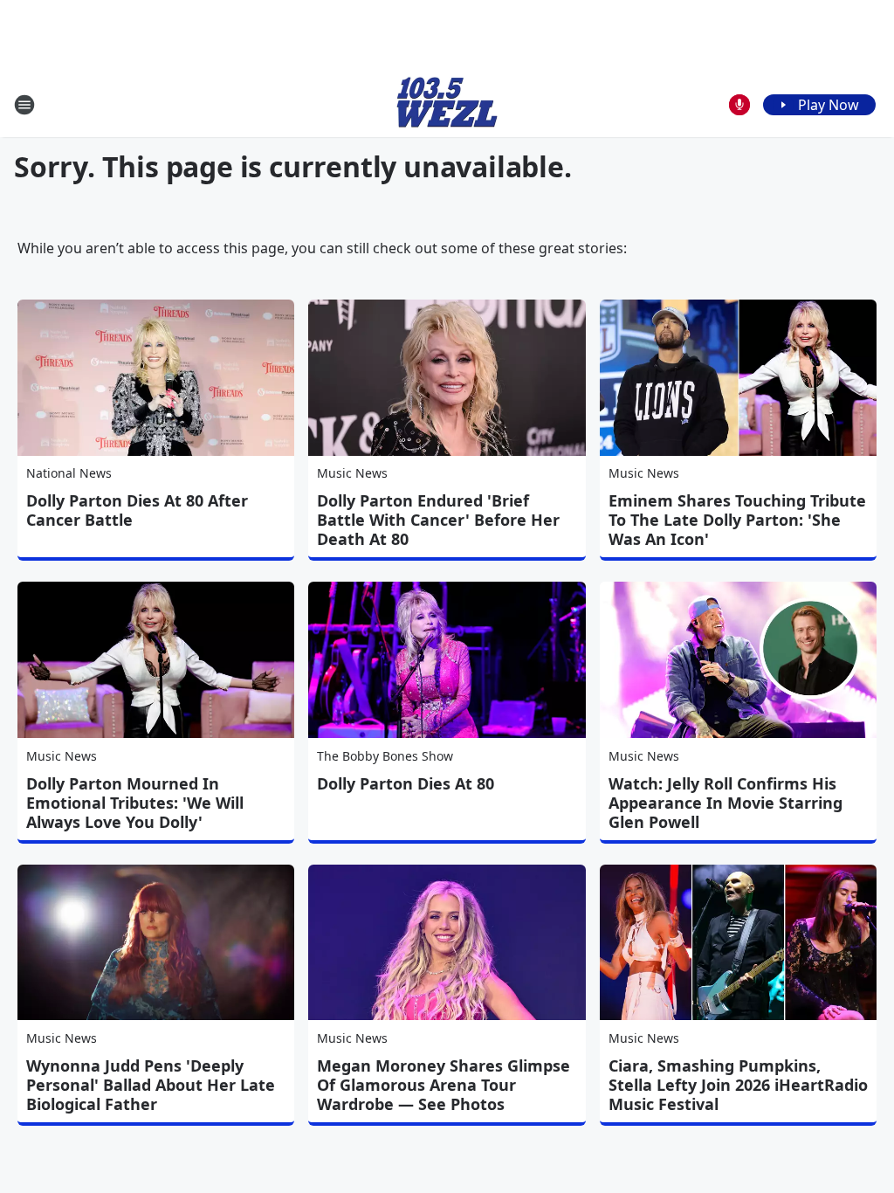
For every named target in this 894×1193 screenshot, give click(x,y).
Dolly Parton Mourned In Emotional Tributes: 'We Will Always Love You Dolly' (135, 802)
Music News (352, 473)
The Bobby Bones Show (385, 756)
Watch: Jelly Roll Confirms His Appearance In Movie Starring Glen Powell (725, 802)
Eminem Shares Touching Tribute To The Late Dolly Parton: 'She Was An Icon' (737, 519)
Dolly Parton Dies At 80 (405, 783)
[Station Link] (447, 104)
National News (69, 473)
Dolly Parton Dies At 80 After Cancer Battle (137, 510)
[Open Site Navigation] (24, 104)
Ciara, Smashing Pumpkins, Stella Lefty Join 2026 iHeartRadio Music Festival (738, 1085)
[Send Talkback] (739, 104)
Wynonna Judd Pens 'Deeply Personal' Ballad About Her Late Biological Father (150, 1085)
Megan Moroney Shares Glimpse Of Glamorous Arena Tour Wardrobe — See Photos (443, 1085)
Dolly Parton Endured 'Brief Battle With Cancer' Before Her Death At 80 (438, 519)
